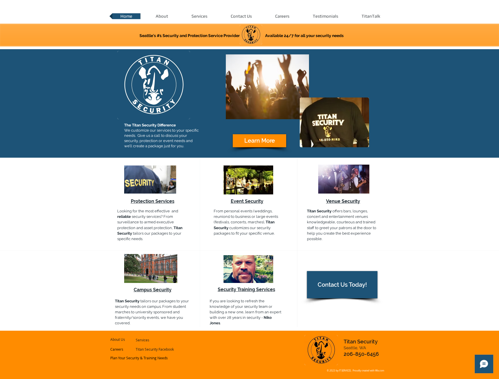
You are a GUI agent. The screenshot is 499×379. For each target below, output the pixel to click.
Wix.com (379, 370)
